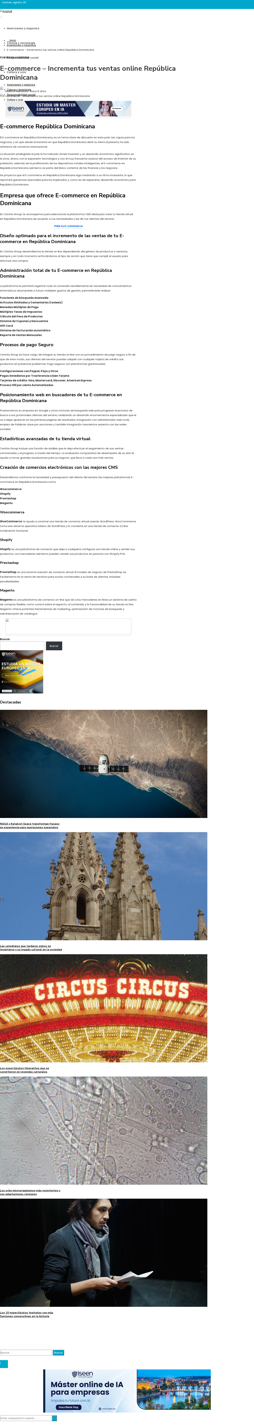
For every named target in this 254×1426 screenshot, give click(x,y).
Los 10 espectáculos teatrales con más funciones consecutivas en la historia (26, 1314)
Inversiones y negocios (14, 57)
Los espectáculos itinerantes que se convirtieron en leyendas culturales (24, 1070)
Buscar (5, 639)
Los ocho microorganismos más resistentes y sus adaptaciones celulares (30, 1192)
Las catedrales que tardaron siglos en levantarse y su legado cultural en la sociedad (31, 948)
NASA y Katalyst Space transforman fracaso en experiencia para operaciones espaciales (29, 825)
